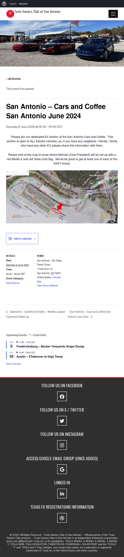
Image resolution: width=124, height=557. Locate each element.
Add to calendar (23, 238)
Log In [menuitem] (13, 3)
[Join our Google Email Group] (62, 469)
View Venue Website (47, 285)
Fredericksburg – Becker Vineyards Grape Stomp (50, 346)
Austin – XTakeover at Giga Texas (39, 356)
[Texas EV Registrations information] (62, 518)
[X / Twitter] (62, 421)
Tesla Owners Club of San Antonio (37, 11)
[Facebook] (62, 396)
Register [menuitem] (23, 3)
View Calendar (13, 363)
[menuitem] (4, 3)
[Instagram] (62, 445)
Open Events (12, 282)
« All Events (13, 79)
